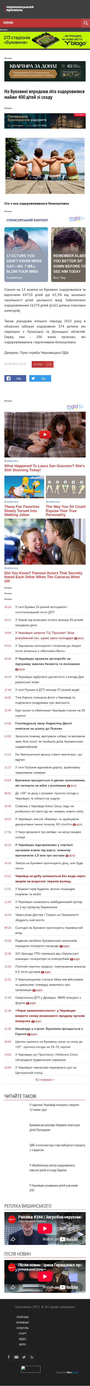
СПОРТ (23, 1334)
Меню (8, 23)
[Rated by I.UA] (30, 1372)
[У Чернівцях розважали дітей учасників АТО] (15, 1190)
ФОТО (22, 1345)
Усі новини (43, 1080)
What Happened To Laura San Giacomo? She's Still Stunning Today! (44, 468)
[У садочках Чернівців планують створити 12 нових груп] (15, 1109)
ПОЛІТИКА (23, 1317)
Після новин (17, 1253)
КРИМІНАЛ (22, 1323)
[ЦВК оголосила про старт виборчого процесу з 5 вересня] (15, 1150)
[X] (24, 1357)
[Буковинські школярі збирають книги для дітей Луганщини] (15, 1129)
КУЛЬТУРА (22, 1328)
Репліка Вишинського (27, 1205)
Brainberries (11, 461)
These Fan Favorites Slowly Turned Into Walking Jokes (21, 511)
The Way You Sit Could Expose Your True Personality (65, 511)
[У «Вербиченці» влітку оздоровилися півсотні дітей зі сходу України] (15, 1170)
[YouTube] (16, 1357)
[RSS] (31, 1357)
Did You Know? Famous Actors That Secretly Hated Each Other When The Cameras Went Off (43, 577)
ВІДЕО (22, 1339)
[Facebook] (8, 1357)
